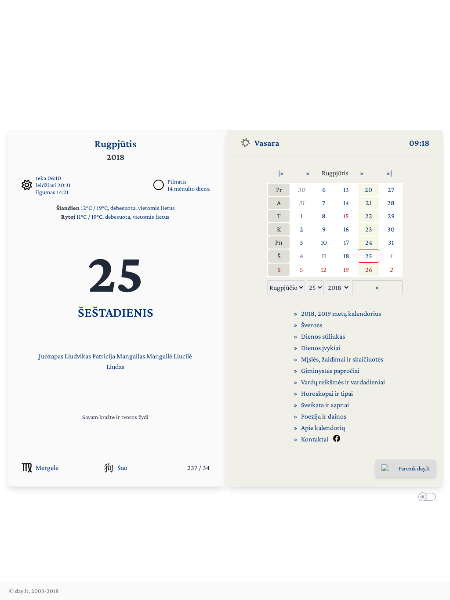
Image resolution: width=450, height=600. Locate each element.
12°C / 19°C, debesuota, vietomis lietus (128, 207)
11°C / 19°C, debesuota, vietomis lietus (123, 216)
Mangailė (159, 356)
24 (368, 242)
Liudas (115, 366)
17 (346, 242)
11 (324, 256)
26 (368, 269)
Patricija (103, 356)
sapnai (340, 404)
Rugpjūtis (115, 143)
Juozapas (51, 356)
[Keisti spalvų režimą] (425, 498)
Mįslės (310, 359)
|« (281, 173)
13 (346, 189)
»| (389, 173)
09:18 (419, 143)
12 (324, 269)
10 (324, 242)
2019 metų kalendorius (349, 313)
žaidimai (333, 359)
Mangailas (130, 356)
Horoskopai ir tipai (327, 393)
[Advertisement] (225, 61)
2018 (308, 313)
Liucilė (183, 356)
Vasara (266, 143)
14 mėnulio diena (188, 188)
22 (368, 216)
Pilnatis (177, 181)
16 (346, 229)
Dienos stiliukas (323, 336)
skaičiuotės (367, 359)
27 (391, 189)
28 (391, 202)
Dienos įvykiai (320, 347)
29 (391, 216)
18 (346, 256)
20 (368, 189)
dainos (337, 416)
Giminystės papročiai (330, 370)
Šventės (311, 325)
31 (301, 202)
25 (368, 256)
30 (301, 189)
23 (368, 229)
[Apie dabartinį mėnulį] (158, 185)
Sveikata (312, 404)
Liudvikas (78, 356)
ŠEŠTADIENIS (115, 312)
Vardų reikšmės (322, 382)
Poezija (311, 416)
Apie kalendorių (323, 427)
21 (368, 202)
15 (346, 216)
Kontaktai (314, 439)
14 (346, 202)
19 (346, 269)
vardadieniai (368, 382)
